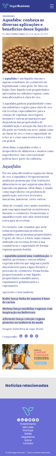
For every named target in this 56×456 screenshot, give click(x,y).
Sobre (28, 440)
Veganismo (8, 16)
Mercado (28, 427)
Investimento (28, 424)
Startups (28, 430)
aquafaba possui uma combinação (27, 256)
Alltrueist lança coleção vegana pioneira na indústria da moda (23, 320)
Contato (28, 443)
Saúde (28, 433)
